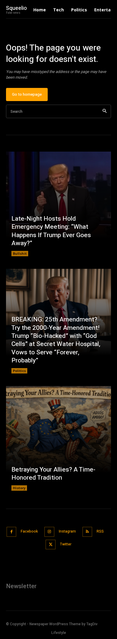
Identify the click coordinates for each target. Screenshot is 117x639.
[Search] (104, 111)
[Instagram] (49, 532)
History (19, 488)
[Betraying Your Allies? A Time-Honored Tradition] (58, 438)
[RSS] (87, 532)
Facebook (29, 531)
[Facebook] (11, 532)
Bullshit (20, 253)
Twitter (65, 544)
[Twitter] (51, 545)
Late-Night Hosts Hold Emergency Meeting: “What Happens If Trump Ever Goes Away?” (51, 231)
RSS (100, 531)
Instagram (67, 531)
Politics (19, 370)
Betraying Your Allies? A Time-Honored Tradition (53, 473)
